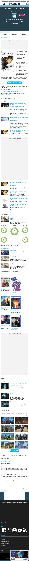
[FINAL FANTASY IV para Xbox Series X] (16, 284)
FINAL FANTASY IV (15, 292)
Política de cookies (4, 547)
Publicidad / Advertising (5, 541)
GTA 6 (22, 1)
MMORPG (17, 11)
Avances (24, 32)
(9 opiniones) (7, 94)
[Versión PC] (14, 16)
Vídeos (24, 34)
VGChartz (3, 550)
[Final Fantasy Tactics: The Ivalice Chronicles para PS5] (5, 282)
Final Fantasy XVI (15, 328)
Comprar (22, 15)
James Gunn (17, 1)
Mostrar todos (14, 450)
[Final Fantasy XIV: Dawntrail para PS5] (5, 301)
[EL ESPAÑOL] (27, 3)
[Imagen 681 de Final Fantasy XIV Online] (7, 428)
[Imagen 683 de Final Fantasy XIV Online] (7, 420)
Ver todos (3, 274)
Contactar (3, 539)
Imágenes (14, 34)
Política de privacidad (5, 543)
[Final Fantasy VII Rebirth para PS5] (16, 302)
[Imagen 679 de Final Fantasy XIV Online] (7, 436)
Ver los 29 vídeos (5, 382)
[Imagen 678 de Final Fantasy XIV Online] (21, 436)
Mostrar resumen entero (14, 82)
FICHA (4, 32)
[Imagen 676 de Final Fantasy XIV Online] (21, 445)
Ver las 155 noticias (5, 101)
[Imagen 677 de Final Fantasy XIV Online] (7, 445)
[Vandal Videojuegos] (14, 3)
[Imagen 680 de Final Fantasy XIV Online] (21, 428)
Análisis (5, 34)
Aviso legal (3, 545)
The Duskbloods (11, 1)
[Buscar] (24, 3)
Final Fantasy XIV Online (14, 8)
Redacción (3, 537)
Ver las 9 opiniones (5, 461)
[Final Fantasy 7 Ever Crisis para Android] (5, 319)
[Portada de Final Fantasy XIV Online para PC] (7, 61)
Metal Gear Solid (5, 1)
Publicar (4, 490)
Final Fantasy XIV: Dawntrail (4, 307)
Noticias (14, 32)
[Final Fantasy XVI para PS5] (16, 321)
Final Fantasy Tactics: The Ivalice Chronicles (5, 288)
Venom (24, 1)
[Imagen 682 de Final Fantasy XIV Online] (21, 420)
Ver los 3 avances (5, 248)
